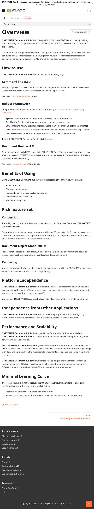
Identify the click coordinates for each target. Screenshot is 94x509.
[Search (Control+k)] (89, 10)
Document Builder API (19, 164)
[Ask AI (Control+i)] (89, 504)
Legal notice (7, 444)
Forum (5, 462)
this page (48, 139)
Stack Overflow (9, 488)
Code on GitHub (9, 466)
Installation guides (10, 470)
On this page (9, 24)
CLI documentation (18, 96)
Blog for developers (11, 436)
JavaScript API (73, 59)
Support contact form (12, 474)
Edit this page (11, 404)
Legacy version (9, 448)
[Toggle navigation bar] (4, 10)
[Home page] (4, 18)
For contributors (9, 440)
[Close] (92, 3)
